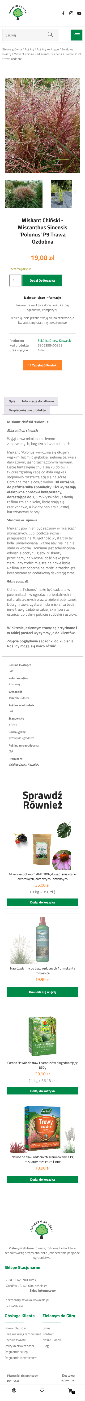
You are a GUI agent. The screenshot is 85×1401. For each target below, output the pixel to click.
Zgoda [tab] (12, 617)
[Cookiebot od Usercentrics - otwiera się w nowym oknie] (60, 604)
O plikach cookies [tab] (65, 617)
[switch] (73, 713)
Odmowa (42, 793)
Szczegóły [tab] (34, 617)
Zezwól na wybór (42, 779)
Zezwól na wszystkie (42, 764)
